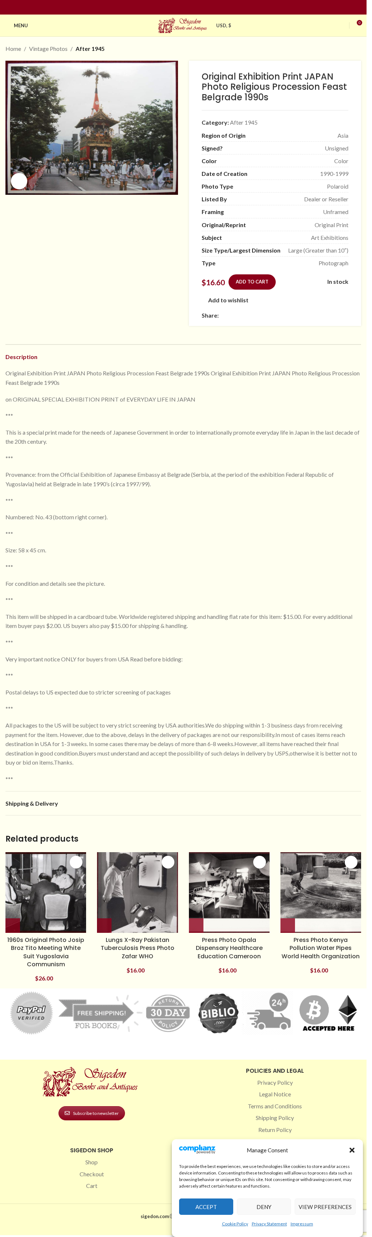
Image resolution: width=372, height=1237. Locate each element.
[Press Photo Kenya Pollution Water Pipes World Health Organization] (320, 892)
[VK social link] (284, 316)
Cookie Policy (235, 1223)
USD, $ (223, 25)
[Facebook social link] (170, 7)
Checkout (92, 1173)
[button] (352, 1150)
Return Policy (275, 1129)
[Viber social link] (301, 316)
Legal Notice (275, 1094)
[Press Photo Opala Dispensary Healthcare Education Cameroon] (229, 892)
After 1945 (90, 48)
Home (13, 48)
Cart (91, 1185)
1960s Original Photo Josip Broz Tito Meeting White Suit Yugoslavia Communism (45, 952)
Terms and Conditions (275, 1106)
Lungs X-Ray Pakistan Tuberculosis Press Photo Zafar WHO (137, 948)
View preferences (325, 1207)
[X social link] (231, 316)
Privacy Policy (275, 1082)
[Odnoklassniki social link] (266, 316)
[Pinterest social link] (187, 7)
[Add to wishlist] (76, 862)
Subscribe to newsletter (96, 1113)
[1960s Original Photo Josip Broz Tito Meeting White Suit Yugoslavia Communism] (45, 892)
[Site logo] (183, 24)
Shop (91, 1162)
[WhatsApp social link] (275, 316)
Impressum (302, 1223)
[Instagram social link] (179, 7)
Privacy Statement (269, 1223)
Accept (206, 1207)
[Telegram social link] (292, 316)
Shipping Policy (275, 1117)
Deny (263, 1207)
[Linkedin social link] (196, 7)
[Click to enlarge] (19, 181)
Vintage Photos (48, 48)
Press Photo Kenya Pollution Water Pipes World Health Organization (321, 948)
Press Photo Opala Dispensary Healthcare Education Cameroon (229, 948)
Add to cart (252, 282)
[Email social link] (240, 316)
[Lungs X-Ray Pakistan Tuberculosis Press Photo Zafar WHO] (137, 892)
